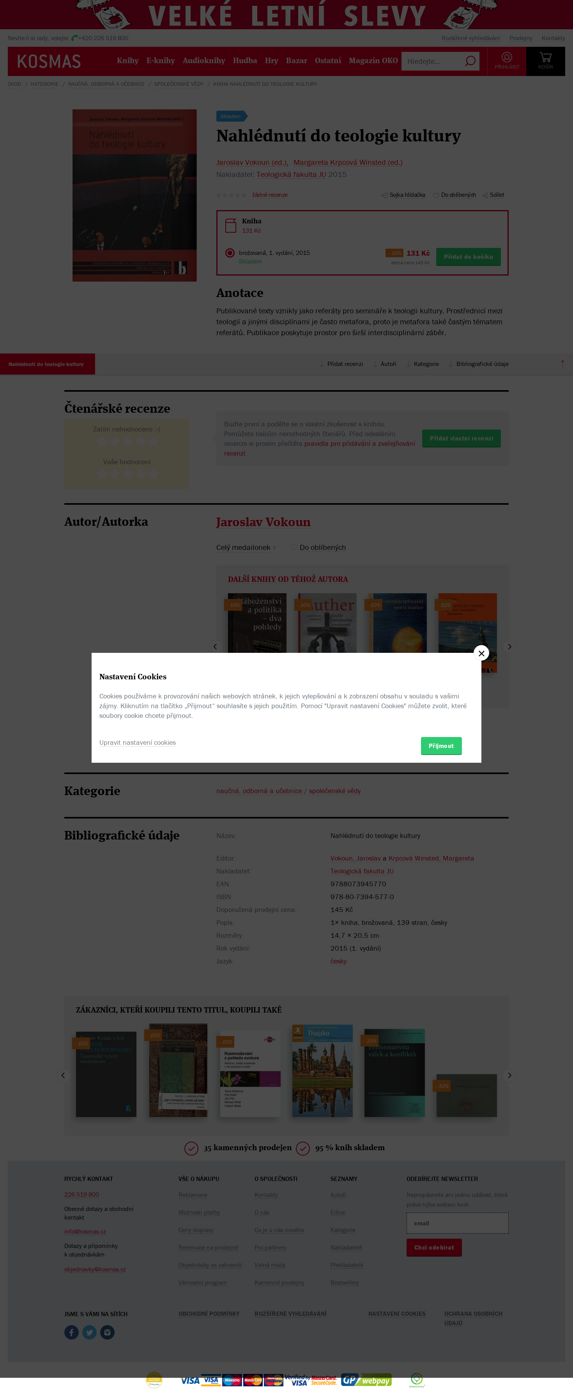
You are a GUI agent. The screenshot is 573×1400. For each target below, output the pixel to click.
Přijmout (441, 745)
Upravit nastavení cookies (137, 742)
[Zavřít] (481, 653)
